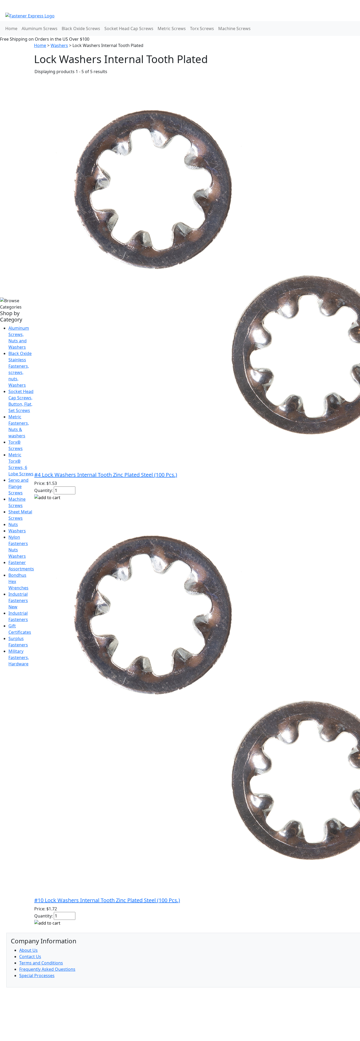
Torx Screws (202, 28)
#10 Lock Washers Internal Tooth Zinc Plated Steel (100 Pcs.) (107, 900)
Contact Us (30, 956)
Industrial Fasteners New (18, 600)
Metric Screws (172, 28)
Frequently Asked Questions (47, 969)
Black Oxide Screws (81, 28)
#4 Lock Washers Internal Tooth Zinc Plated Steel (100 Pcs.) (105, 474)
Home (11, 28)
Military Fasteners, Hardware (18, 657)
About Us (28, 950)
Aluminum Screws (39, 28)
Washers (17, 531)
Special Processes (37, 975)
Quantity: (43, 490)
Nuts (13, 524)
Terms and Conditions (41, 963)
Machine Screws (234, 28)
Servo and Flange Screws (18, 486)
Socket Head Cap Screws (128, 28)
